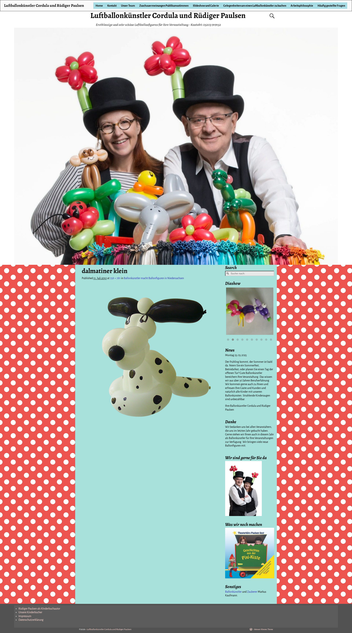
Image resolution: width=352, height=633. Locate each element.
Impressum (25, 616)
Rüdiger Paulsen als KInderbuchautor (39, 608)
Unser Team (128, 5)
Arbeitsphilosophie (302, 5)
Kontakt (112, 5)
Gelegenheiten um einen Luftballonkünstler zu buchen (254, 5)
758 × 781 (115, 278)
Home (99, 5)
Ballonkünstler (233, 591)
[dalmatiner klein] (151, 355)
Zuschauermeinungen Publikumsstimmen (163, 5)
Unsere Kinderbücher (30, 612)
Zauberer (252, 591)
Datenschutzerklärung (31, 619)
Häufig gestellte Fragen (331, 5)
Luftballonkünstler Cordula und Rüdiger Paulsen (168, 15)
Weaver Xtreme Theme (263, 629)
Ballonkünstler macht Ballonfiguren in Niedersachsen (154, 278)
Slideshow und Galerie (206, 5)
